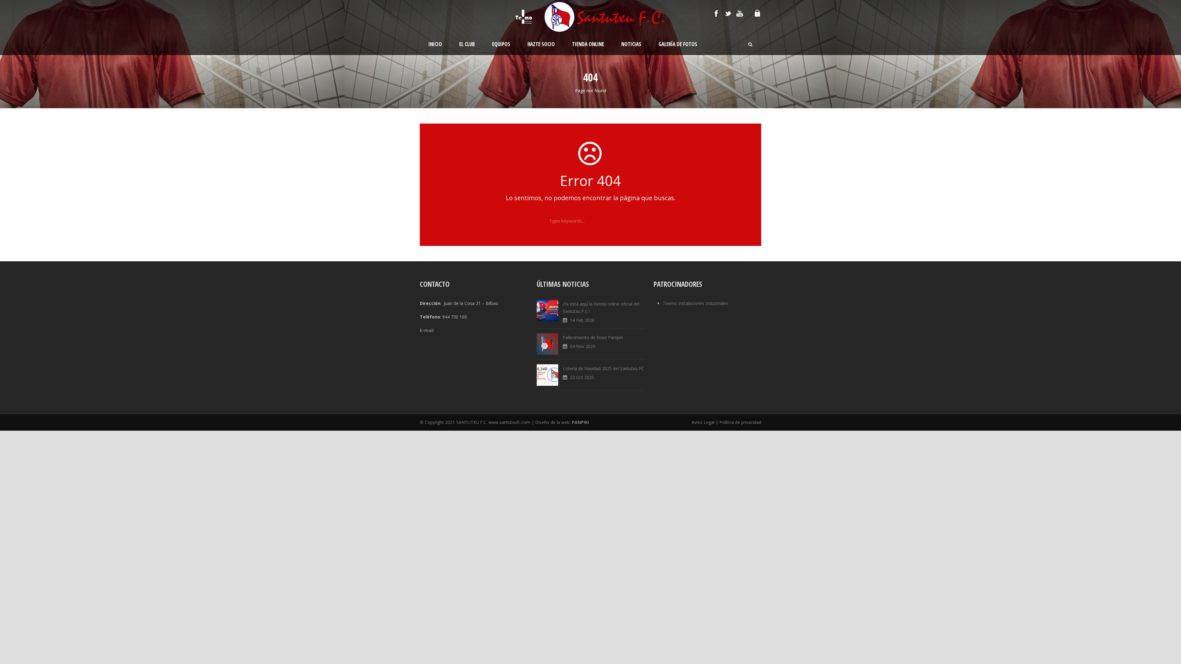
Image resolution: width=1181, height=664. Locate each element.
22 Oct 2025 (582, 377)
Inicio (435, 44)
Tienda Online (588, 44)
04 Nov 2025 (582, 346)
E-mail (427, 330)
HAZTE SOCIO (541, 44)
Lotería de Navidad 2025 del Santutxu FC (603, 368)
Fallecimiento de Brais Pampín (593, 337)
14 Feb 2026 (582, 320)
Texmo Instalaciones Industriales (695, 303)
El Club (467, 44)
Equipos (501, 44)
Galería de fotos (677, 44)
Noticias (631, 44)
